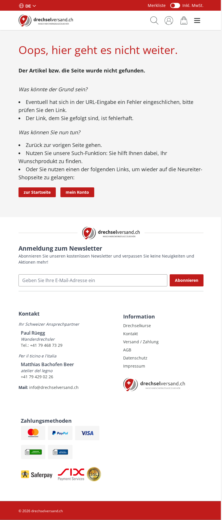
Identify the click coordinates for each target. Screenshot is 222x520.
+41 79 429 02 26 (37, 376)
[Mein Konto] (169, 20)
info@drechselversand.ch (54, 387)
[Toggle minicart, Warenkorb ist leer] (184, 20)
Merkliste (157, 5)
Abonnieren (186, 280)
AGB (127, 350)
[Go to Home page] (45, 20)
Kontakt (130, 333)
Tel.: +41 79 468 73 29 (41, 345)
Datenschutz (135, 358)
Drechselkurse (137, 325)
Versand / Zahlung (141, 341)
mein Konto (77, 192)
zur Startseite (37, 192)
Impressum (134, 366)
